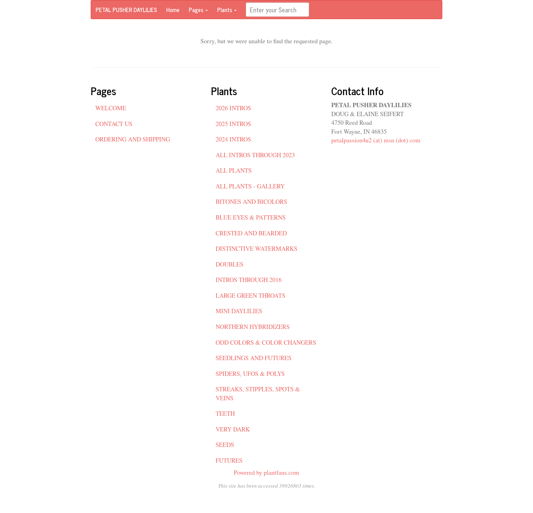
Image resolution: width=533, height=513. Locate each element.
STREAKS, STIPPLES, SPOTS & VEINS (258, 393)
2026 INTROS (233, 108)
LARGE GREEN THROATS (250, 295)
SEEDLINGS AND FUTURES (253, 358)
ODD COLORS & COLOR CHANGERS (266, 342)
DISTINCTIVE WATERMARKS (256, 248)
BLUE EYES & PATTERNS (251, 217)
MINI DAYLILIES (239, 311)
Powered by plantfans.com (266, 472)
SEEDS (225, 444)
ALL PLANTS (234, 170)
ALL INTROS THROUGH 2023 (255, 155)
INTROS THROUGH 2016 (249, 279)
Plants (225, 9)
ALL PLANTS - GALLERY (250, 186)
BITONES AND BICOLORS (251, 201)
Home (173, 9)
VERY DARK (233, 429)
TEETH (225, 413)
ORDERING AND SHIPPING (132, 139)
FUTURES (229, 460)
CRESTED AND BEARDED (251, 233)
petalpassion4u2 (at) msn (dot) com (375, 140)
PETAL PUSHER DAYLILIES (126, 9)
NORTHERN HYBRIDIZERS (253, 326)
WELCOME (110, 108)
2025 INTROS (233, 124)
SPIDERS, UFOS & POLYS (250, 373)
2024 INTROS (233, 139)
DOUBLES (229, 264)
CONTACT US (113, 124)
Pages (197, 9)
